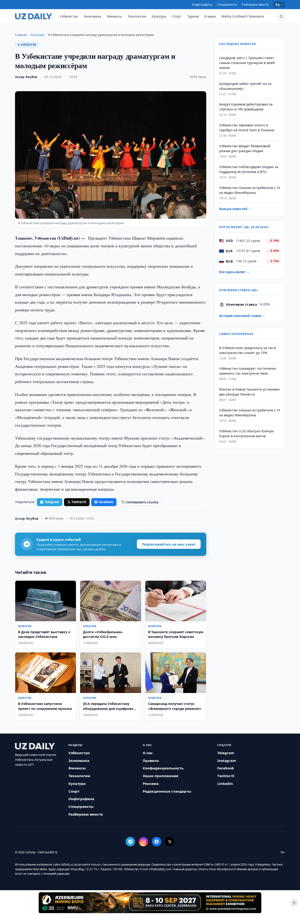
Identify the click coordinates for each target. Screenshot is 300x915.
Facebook (106, 502)
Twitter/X (78, 502)
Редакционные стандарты (167, 791)
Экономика (92, 16)
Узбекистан (69, 16)
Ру (277, 4)
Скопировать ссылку (142, 502)
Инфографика (202, 4)
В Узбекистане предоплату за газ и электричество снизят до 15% (247, 350)
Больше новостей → (235, 209)
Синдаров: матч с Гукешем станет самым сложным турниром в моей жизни (247, 63)
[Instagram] (143, 841)
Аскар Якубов (26, 77)
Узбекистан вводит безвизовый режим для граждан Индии (244, 148)
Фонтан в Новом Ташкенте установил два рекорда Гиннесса (249, 392)
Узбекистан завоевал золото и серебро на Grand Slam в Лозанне (246, 127)
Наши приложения (160, 775)
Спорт (177, 16)
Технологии (137, 16)
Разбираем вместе (255, 4)
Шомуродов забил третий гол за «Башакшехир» (245, 86)
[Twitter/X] (169, 841)
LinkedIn (225, 783)
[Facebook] (156, 841)
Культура (159, 16)
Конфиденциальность (163, 768)
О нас (148, 752)
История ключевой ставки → (242, 316)
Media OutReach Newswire (242, 16)
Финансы (114, 16)
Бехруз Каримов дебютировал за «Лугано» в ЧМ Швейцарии (246, 107)
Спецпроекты (227, 4)
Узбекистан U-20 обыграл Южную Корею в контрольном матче (246, 433)
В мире (210, 16)
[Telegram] (130, 841)
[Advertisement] (150, 902)
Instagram (226, 760)
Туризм (193, 16)
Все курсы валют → (234, 272)
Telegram (52, 502)
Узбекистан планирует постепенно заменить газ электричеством (247, 371)
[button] (281, 16)
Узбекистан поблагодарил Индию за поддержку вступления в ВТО (248, 169)
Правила (151, 760)
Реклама (151, 783)
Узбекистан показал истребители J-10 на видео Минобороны (249, 190)
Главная (21, 35)
